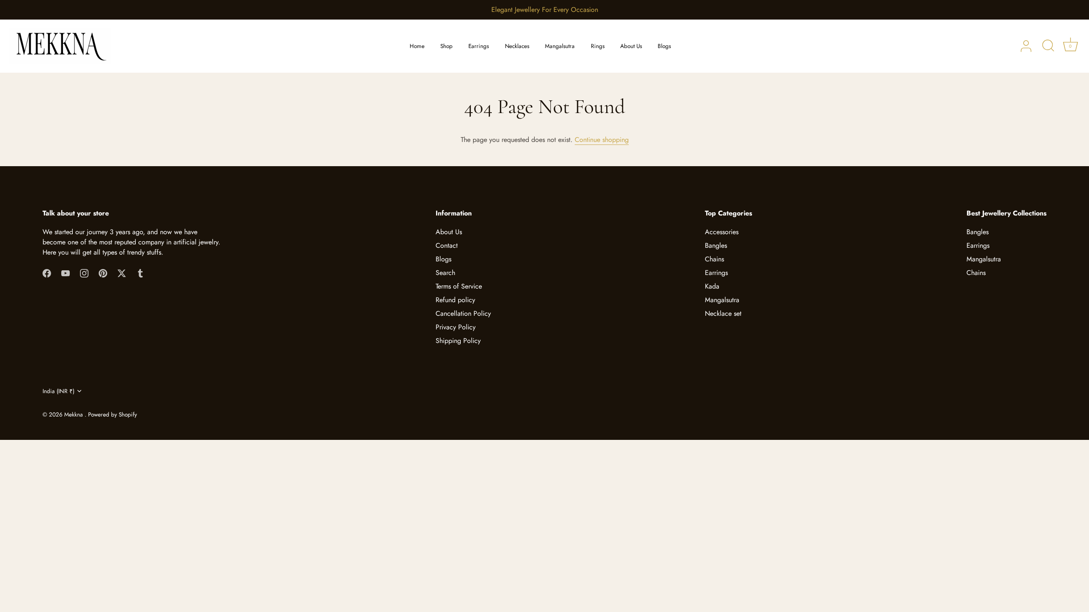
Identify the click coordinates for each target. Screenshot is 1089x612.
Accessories (721, 232)
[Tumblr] (140, 273)
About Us (631, 46)
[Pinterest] (103, 273)
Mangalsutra (560, 46)
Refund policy (455, 300)
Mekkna (74, 414)
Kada (712, 286)
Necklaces (517, 46)
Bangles (716, 245)
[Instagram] (84, 273)
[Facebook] (47, 273)
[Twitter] (121, 273)
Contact (447, 245)
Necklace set (723, 313)
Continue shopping (602, 139)
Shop (446, 46)
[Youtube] (65, 273)
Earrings (478, 46)
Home (417, 46)
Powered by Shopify (112, 414)
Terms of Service (459, 286)
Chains (714, 259)
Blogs (664, 46)
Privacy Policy (456, 327)
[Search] (1048, 46)
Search (445, 273)
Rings (597, 46)
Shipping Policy (458, 341)
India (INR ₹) (58, 391)
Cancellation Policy (463, 313)
